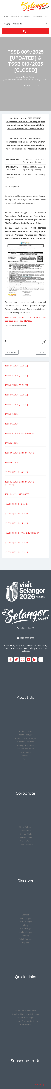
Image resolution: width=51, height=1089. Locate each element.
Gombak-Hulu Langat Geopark (25, 1014)
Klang (25, 925)
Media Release (25, 827)
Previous (12, 352)
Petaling (25, 935)
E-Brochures (25, 1024)
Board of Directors (25, 741)
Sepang (25, 942)
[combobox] (25, 24)
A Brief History (25, 731)
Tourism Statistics (25, 752)
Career (25, 759)
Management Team (25, 745)
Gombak (25, 914)
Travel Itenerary (26, 844)
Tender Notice (28, 77)
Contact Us (25, 755)
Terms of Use (25, 841)
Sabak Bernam (25, 939)
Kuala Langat (25, 928)
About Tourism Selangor (25, 738)
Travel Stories (25, 830)
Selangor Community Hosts (25, 1021)
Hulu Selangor (25, 921)
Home (17, 77)
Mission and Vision (25, 748)
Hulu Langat (25, 918)
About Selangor (25, 734)
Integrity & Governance (25, 1010)
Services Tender (25, 837)
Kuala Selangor (25, 932)
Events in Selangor (25, 1017)
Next (40, 352)
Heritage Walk (25, 834)
